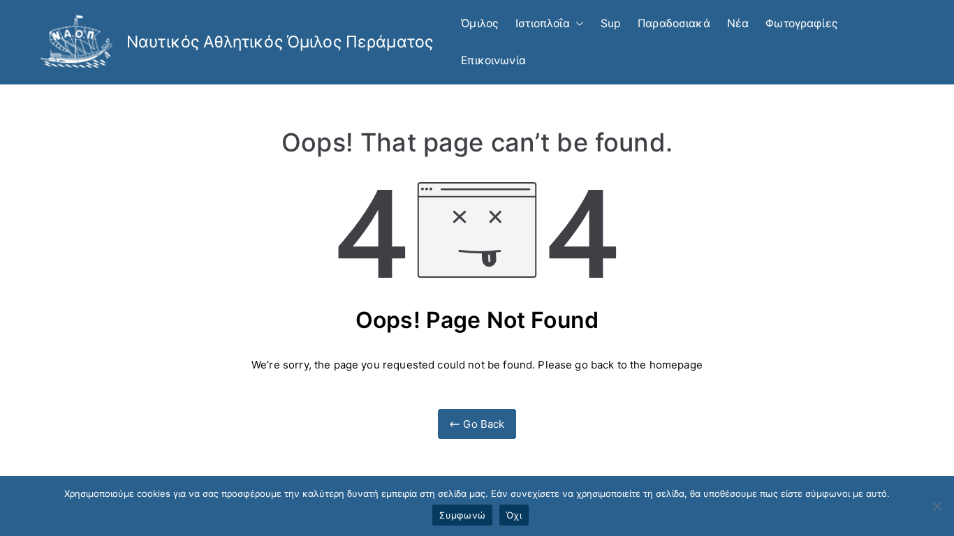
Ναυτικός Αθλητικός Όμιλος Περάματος (279, 42)
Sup (611, 23)
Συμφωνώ (462, 515)
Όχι (514, 515)
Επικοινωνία (493, 60)
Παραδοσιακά (674, 23)
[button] (577, 24)
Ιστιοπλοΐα (542, 23)
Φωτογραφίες (801, 23)
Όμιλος (480, 23)
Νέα (738, 23)
